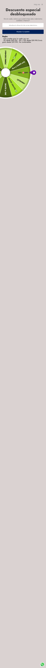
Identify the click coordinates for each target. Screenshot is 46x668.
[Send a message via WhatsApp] (42, 664)
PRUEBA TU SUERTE (23, 32)
